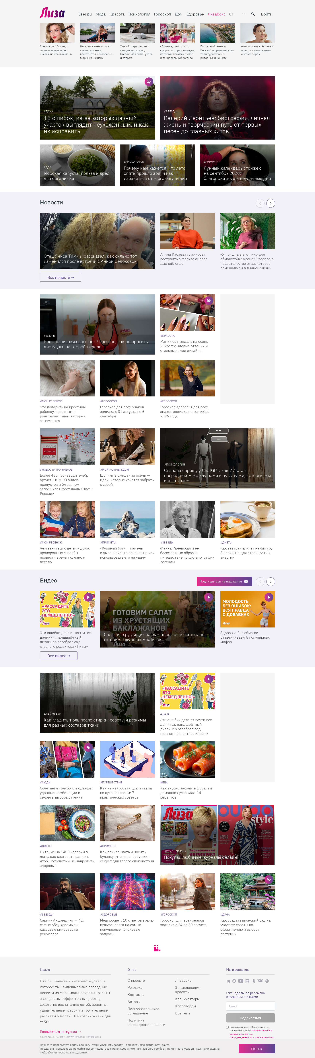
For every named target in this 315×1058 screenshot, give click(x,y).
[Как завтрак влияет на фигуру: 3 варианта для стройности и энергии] (247, 519)
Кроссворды (185, 1006)
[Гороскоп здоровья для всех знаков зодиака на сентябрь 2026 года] (187, 378)
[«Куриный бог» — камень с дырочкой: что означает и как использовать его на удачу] (127, 519)
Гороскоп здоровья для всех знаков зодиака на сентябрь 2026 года (184, 411)
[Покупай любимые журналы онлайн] (217, 835)
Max (234, 981)
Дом (178, 14)
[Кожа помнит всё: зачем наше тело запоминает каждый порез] (257, 33)
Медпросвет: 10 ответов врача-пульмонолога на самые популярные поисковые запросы (127, 927)
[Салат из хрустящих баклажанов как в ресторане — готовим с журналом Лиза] (157, 619)
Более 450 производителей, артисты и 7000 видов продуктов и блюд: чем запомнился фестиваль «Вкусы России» (66, 484)
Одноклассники (253, 980)
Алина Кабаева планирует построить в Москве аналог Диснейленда (183, 259)
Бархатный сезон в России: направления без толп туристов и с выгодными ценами (217, 52)
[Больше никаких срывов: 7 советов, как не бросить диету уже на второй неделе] (97, 324)
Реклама (135, 987)
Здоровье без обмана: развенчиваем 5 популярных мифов (245, 637)
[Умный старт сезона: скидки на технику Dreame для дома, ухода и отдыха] (137, 33)
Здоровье (195, 14)
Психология (139, 14)
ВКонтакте (260, 981)
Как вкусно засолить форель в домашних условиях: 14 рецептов (186, 793)
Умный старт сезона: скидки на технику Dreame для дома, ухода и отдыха (136, 52)
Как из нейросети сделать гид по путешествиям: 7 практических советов (126, 793)
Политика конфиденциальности (146, 1022)
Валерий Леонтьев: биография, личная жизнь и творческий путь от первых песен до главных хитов (217, 124)
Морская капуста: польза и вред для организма (77, 175)
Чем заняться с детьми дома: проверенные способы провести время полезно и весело (65, 555)
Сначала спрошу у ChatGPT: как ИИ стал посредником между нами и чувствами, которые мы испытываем (217, 475)
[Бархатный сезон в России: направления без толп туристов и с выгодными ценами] (217, 33)
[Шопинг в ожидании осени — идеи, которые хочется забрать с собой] (127, 446)
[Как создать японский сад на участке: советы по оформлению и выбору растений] (247, 891)
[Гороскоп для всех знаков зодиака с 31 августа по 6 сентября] (127, 378)
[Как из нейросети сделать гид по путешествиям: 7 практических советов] (127, 759)
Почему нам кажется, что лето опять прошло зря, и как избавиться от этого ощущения (155, 173)
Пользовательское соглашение (143, 1011)
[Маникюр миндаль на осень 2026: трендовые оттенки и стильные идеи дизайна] (187, 312)
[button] (270, 203)
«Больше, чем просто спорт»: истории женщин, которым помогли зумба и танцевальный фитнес (177, 52)
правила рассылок (264, 1037)
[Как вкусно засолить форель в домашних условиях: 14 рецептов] (187, 759)
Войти (266, 14)
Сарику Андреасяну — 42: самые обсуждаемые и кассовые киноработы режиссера (62, 927)
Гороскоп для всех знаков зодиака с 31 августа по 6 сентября (122, 411)
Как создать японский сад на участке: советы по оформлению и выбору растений (245, 927)
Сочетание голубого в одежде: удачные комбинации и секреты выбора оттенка (66, 793)
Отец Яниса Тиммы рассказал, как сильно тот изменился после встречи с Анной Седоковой (90, 258)
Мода (101, 14)
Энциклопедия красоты (187, 989)
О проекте (136, 980)
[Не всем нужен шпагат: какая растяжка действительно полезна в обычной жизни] (97, 33)
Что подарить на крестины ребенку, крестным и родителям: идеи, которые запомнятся (63, 413)
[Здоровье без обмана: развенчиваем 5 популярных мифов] (247, 609)
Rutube (248, 981)
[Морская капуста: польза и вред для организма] (77, 165)
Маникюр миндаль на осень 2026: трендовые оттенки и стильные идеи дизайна (184, 346)
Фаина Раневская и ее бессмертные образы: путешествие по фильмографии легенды (187, 555)
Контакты (136, 994)
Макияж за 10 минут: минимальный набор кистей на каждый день (56, 50)
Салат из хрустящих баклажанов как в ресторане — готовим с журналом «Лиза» (156, 636)
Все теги (182, 1013)
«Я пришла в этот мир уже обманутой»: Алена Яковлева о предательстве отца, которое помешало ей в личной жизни (247, 261)
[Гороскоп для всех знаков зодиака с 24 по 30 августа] (187, 891)
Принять (256, 1048)
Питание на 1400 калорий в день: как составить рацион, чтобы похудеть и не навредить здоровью (67, 858)
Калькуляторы (187, 998)
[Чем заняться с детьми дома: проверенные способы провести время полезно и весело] (67, 519)
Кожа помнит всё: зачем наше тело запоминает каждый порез (256, 50)
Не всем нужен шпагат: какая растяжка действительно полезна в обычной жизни (96, 52)
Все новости (58, 277)
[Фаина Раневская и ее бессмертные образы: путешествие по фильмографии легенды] (187, 519)
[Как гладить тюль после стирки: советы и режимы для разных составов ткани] (97, 703)
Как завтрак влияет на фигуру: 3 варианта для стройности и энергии (247, 553)
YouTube (240, 980)
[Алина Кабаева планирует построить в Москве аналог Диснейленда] (187, 231)
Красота (117, 14)
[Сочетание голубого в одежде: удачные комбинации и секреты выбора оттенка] (67, 759)
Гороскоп (162, 14)
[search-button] (253, 14)
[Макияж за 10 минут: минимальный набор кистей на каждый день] (57, 33)
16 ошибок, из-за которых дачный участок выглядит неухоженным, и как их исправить (96, 124)
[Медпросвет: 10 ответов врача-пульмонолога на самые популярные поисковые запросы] (127, 891)
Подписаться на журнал (58, 1032)
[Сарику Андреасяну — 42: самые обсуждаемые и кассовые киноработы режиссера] (67, 891)
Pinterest (267, 981)
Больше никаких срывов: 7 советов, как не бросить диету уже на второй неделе (96, 344)
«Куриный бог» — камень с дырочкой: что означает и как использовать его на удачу (127, 553)
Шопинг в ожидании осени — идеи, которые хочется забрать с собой (127, 480)
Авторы (134, 1001)
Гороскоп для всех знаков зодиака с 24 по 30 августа (183, 922)
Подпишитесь (221, 581)
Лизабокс (216, 14)
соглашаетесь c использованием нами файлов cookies (127, 1048)
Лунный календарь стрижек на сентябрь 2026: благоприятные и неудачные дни (237, 173)
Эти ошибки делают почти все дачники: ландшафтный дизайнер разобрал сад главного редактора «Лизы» (66, 639)
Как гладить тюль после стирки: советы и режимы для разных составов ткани (95, 722)
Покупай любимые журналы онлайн (200, 857)
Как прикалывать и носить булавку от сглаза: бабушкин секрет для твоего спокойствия (127, 856)
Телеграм (228, 981)
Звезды (85, 14)
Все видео (56, 655)
